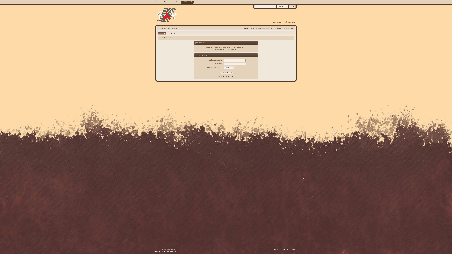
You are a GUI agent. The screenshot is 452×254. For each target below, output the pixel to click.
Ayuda (276, 249)
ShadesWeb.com (171, 251)
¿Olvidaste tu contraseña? (226, 76)
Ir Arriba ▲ (294, 249)
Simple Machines (171, 249)
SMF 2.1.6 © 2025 (160, 249)
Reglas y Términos (284, 249)
